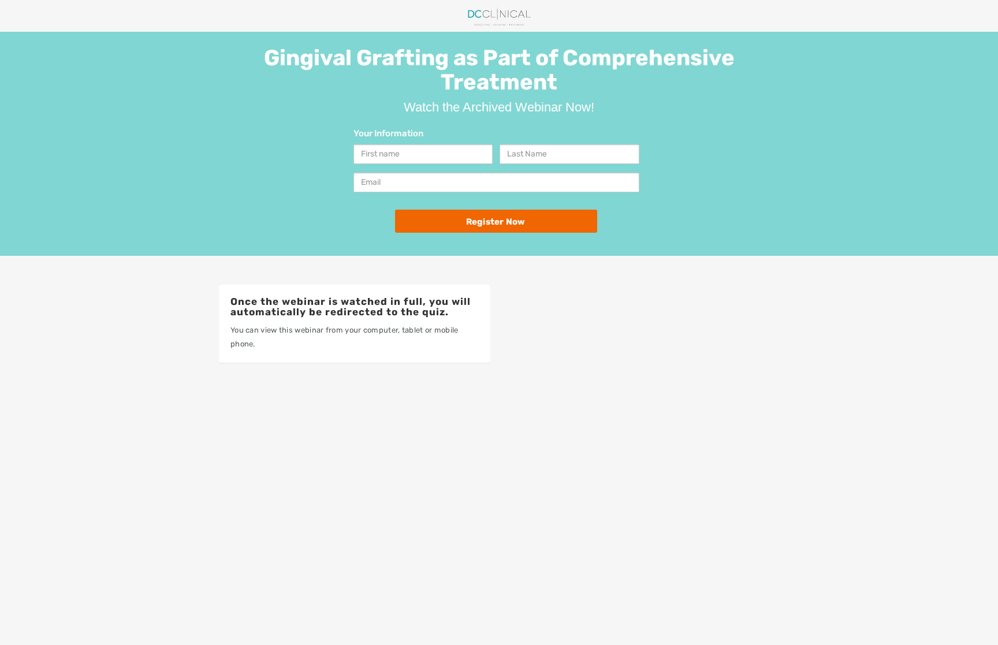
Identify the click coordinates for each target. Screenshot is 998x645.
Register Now (495, 222)
